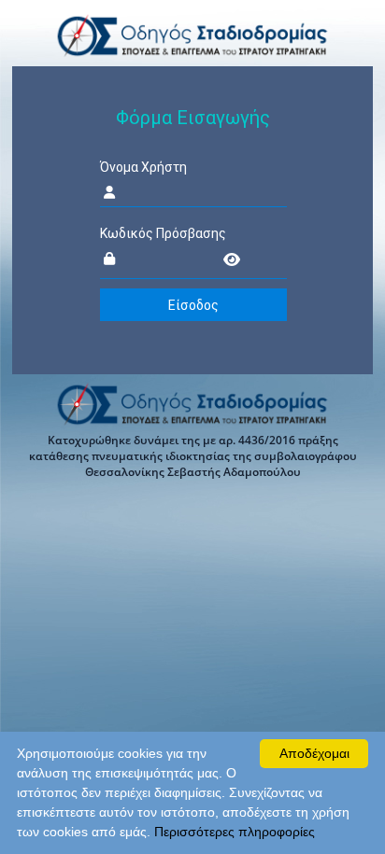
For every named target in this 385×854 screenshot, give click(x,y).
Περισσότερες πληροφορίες (234, 831)
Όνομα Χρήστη (143, 167)
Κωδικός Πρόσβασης (163, 233)
